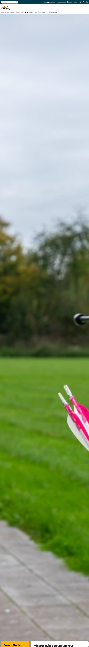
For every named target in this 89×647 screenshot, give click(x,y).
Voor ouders (30, 12)
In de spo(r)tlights (52, 12)
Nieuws (70, 2)
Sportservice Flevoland (61, 2)
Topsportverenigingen (39, 12)
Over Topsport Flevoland (49, 2)
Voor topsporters (20, 12)
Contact (75, 2)
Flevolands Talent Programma (8, 12)
